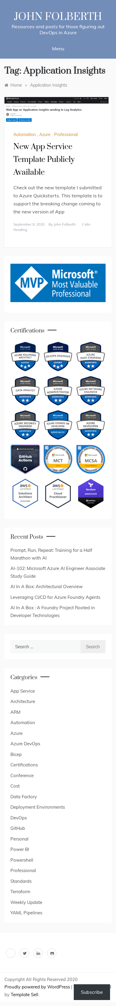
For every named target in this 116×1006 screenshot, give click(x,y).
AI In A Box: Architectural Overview (46, 586)
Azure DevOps (25, 743)
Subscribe (92, 992)
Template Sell (24, 994)
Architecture (22, 701)
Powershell (21, 860)
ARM (15, 712)
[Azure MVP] (58, 283)
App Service (22, 691)
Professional (66, 134)
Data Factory (23, 796)
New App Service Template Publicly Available (44, 159)
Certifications (24, 765)
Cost (15, 786)
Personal (19, 839)
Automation (24, 134)
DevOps (18, 818)
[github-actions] (25, 459)
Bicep (16, 754)
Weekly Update (26, 902)
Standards (21, 881)
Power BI (19, 849)
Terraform (20, 891)
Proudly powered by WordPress (37, 987)
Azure (45, 134)
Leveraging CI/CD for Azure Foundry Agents (55, 597)
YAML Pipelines (26, 913)
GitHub (17, 828)
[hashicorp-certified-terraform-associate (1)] (91, 493)
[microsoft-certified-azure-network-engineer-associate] (91, 391)
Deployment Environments (37, 807)
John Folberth (58, 17)
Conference (22, 775)
